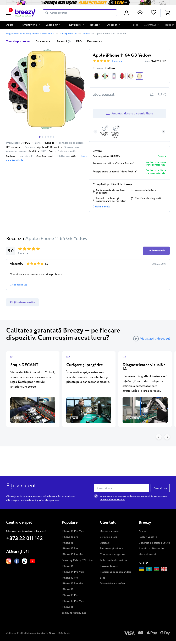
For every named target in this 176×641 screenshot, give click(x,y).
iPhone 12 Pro (70, 578)
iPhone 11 (67, 607)
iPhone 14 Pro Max (73, 572)
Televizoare (74, 25)
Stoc (135, 25)
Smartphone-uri (68, 33)
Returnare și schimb (111, 549)
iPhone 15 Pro (70, 549)
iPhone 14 (67, 566)
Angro (142, 531)
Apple (9, 25)
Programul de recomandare (115, 572)
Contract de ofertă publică (154, 543)
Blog (102, 578)
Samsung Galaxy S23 (74, 613)
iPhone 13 (67, 589)
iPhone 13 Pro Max (73, 601)
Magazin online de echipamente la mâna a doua (30, 33)
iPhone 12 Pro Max (73, 584)
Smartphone (29, 25)
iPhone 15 (67, 543)
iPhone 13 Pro (70, 595)
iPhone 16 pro (70, 537)
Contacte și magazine (112, 554)
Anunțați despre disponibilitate (132, 113)
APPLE (86, 33)
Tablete (94, 25)
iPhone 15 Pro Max (73, 554)
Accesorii (112, 25)
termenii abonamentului (112, 499)
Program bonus (109, 566)
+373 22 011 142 (24, 539)
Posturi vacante (148, 537)
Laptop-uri (52, 25)
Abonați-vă (160, 488)
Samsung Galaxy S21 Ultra (77, 560)
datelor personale (138, 496)
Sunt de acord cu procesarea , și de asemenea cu (133, 497)
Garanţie (104, 543)
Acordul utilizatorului (151, 549)
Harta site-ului (147, 554)
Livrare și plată (108, 537)
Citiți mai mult (101, 207)
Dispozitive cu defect (112, 584)
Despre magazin (109, 531)
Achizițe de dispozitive (113, 560)
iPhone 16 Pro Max (73, 531)
